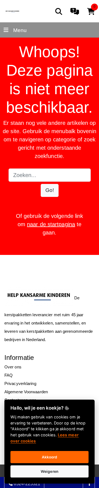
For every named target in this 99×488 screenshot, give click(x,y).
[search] (58, 11)
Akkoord (49, 457)
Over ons (12, 367)
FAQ (8, 375)
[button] (50, 190)
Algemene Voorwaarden (26, 391)
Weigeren (49, 471)
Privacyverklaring (20, 383)
